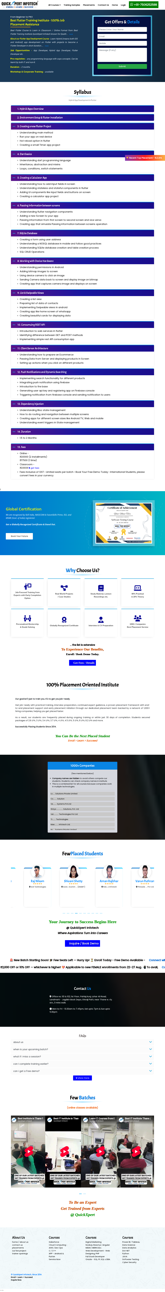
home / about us (20, 1242)
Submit (122, 66)
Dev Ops (59, 1247)
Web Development (95, 1250)
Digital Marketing (93, 1242)
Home (115, 5)
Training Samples (72, 5)
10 (101, 913)
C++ (54, 1250)
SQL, (96, 1259)
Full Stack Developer (95, 1256)
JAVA (124, 1256)
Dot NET (126, 1250)
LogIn (123, 5)
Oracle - (90, 1259)
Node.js (89, 1245)
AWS (51, 1247)
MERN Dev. (97, 1247)
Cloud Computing (57, 1245)
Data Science (128, 1245)
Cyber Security (129, 1262)
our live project (19, 1250)
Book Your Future (19, 536)
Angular (106, 1245)
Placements (89, 5)
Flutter (52, 1256)
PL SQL (101, 1259)
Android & (59, 1253)
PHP (97, 1253)
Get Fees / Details (84, 662)
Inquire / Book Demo (83, 943)
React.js (97, 1245)
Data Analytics (129, 1247)
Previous (7, 887)
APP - (52, 1253)
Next (157, 887)
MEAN (88, 1247)
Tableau (136, 1242)
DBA (108, 1259)
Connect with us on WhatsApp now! (66, 960)
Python (125, 1253)
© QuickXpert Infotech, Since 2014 (26, 1274)
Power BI (126, 1242)
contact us (17, 1245)
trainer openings (20, 1253)
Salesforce (54, 1242)
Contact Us (103, 5)
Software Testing (130, 1259)
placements (18, 1247)
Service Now (54, 1259)
